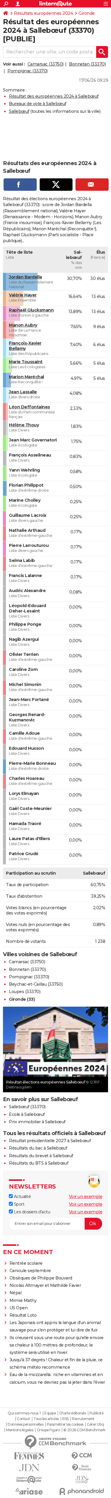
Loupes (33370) (24, 991)
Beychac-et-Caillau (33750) (35, 984)
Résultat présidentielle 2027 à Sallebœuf (50, 1140)
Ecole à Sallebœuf (27, 1114)
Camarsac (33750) (46, 64)
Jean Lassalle (23, 392)
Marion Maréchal (26, 376)
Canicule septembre (30, 1270)
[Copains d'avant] (29, 1479)
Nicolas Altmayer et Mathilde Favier (45, 1285)
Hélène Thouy (24, 425)
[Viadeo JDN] (82, 1479)
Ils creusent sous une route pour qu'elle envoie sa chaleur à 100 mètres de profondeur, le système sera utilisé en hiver (56, 1345)
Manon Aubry (23, 325)
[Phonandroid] (82, 1491)
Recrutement (83, 1419)
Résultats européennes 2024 (43, 13)
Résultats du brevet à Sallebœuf (41, 1155)
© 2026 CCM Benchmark (84, 1430)
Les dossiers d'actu (31, 1212)
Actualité (22, 1196)
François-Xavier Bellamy (25, 345)
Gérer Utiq (95, 1424)
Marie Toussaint (26, 361)
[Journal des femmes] (29, 1456)
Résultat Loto (23, 1315)
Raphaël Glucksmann (31, 310)
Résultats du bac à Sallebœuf (38, 1148)
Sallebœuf (19, 111)
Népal (15, 1292)
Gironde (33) (22, 999)
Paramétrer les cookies (65, 1424)
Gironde (86, 13)
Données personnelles (25, 1424)
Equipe (50, 1413)
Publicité (96, 1413)
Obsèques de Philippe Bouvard (40, 1278)
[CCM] (82, 1456)
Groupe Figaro (48, 1430)
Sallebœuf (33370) (27, 1106)
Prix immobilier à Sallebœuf (37, 1121)
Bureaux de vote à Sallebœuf (37, 103)
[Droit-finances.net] (82, 1467)
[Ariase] (29, 1491)
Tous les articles (46, 1419)
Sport (18, 1204)
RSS (65, 1419)
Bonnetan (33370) (87, 64)
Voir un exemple (85, 1196)
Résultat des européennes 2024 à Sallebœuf (54, 96)
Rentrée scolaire (26, 1263)
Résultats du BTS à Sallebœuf (38, 1163)
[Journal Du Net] (29, 1467)
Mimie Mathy (23, 1300)
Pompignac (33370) (27, 71)
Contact (23, 1419)
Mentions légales (19, 1430)
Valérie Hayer (23, 295)
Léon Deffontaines (29, 407)
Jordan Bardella (25, 277)
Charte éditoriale (72, 1413)
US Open (18, 1307)
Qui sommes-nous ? (24, 1413)
